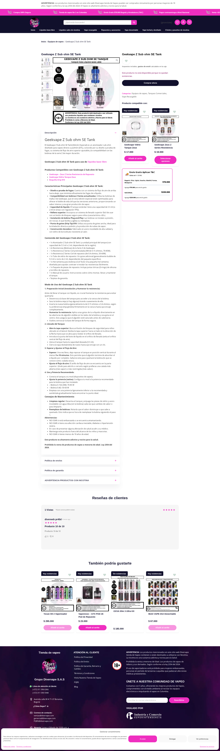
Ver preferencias (202, 739)
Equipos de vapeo (56, 42)
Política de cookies (9, 746)
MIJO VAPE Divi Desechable (162, 614)
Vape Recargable (129, 96)
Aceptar (143, 739)
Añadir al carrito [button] (135, 158)
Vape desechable (131, 30)
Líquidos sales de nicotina (69, 30)
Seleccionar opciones (165, 159)
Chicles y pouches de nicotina (177, 30)
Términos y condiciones (23, 746)
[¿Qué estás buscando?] (97, 22)
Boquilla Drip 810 (57, 180)
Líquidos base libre (47, 30)
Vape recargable (90, 30)
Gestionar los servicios (207, 746)
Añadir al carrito (58, 628)
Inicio (33, 30)
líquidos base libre (97, 161)
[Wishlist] (177, 22)
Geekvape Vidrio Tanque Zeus (62, 177)
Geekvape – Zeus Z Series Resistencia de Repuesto (71, 174)
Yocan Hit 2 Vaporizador (55, 614)
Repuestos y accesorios (110, 30)
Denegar (172, 739)
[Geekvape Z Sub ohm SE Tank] (86, 90)
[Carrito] (189, 22)
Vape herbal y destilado (151, 30)
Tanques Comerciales (157, 93)
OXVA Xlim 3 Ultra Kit (123, 611)
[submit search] (134, 22)
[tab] (141, 205)
